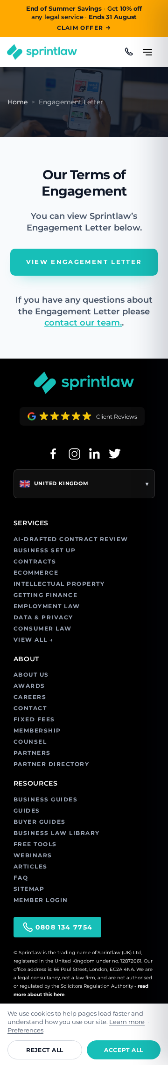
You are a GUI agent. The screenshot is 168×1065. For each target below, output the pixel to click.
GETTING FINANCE (46, 594)
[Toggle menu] (147, 48)
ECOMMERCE (36, 572)
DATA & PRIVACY (43, 617)
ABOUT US (31, 674)
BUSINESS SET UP (45, 550)
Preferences (25, 1030)
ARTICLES (31, 866)
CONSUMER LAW (43, 628)
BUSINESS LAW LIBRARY (57, 832)
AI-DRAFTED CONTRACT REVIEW (71, 539)
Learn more (127, 1021)
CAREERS (30, 696)
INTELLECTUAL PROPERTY (59, 583)
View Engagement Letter (84, 261)
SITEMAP (29, 888)
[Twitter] (114, 453)
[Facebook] (53, 453)
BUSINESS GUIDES (46, 799)
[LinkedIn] (94, 453)
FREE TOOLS (35, 844)
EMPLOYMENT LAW (47, 606)
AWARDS (29, 685)
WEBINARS (33, 855)
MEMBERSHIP (37, 730)
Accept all (123, 1049)
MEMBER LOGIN (41, 899)
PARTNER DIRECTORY (52, 763)
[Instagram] (73, 453)
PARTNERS (32, 752)
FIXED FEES (34, 719)
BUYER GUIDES (40, 821)
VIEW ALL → (34, 639)
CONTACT (30, 708)
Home (17, 102)
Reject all (44, 1049)
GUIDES (27, 810)
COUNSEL (30, 741)
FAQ (21, 877)
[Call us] (128, 51)
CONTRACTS (35, 561)
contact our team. (83, 323)
